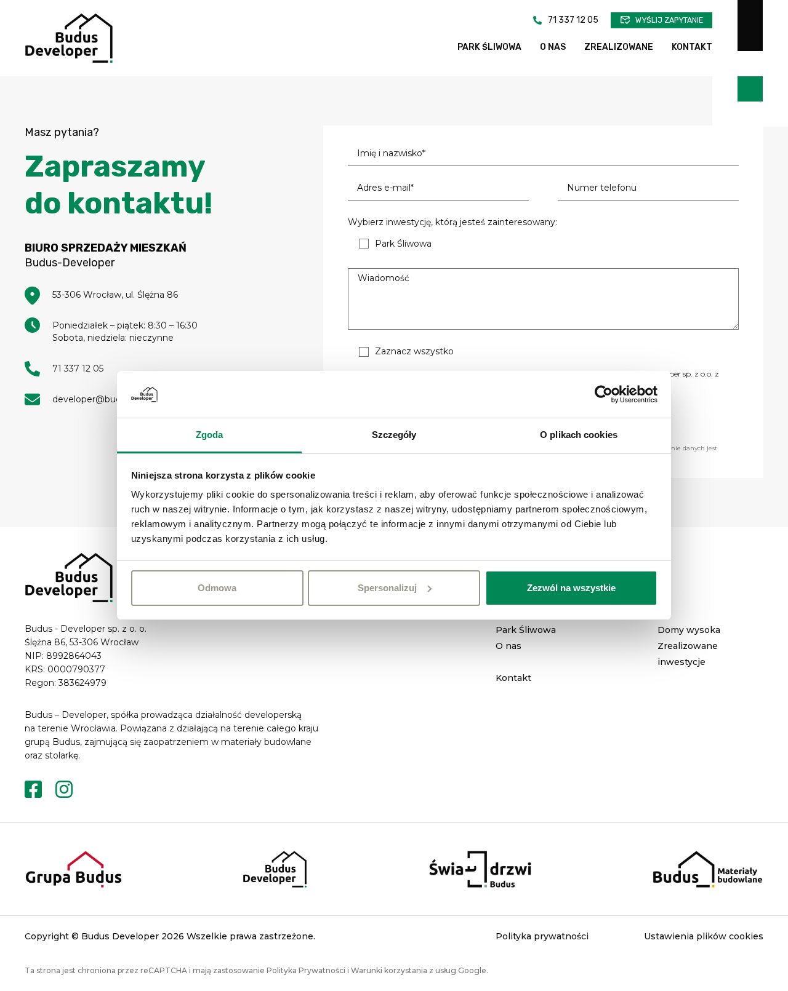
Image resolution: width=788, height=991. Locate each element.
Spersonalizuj (387, 588)
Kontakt (692, 47)
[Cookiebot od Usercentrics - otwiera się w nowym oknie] (603, 394)
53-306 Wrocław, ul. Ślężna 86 (115, 294)
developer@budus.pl (96, 399)
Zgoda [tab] (209, 434)
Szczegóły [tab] (394, 434)
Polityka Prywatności (306, 970)
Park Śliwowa (489, 47)
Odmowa (217, 588)
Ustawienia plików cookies (703, 936)
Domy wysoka (688, 629)
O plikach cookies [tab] (578, 434)
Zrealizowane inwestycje (687, 653)
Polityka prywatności (542, 936)
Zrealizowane (618, 47)
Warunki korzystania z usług (403, 970)
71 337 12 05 (573, 20)
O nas (553, 47)
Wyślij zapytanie (669, 20)
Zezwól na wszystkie (571, 588)
